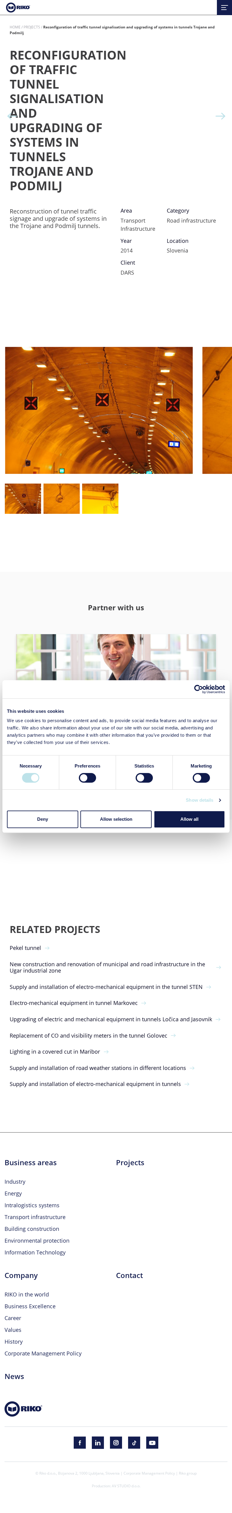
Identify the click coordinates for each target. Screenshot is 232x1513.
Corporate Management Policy (43, 1353)
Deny (42, 819)
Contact (129, 1275)
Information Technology (35, 1252)
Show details (199, 800)
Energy (13, 1193)
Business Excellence (30, 1306)
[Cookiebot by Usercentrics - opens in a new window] (198, 689)
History (14, 1341)
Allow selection (116, 819)
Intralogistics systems (32, 1205)
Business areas (31, 1162)
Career (13, 1318)
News (14, 1376)
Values (13, 1329)
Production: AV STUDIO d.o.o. (116, 1485)
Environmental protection (37, 1240)
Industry (15, 1181)
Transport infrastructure (35, 1217)
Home (15, 26)
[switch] (87, 778)
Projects (32, 26)
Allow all (189, 819)
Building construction (32, 1228)
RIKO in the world (27, 1294)
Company (21, 1275)
